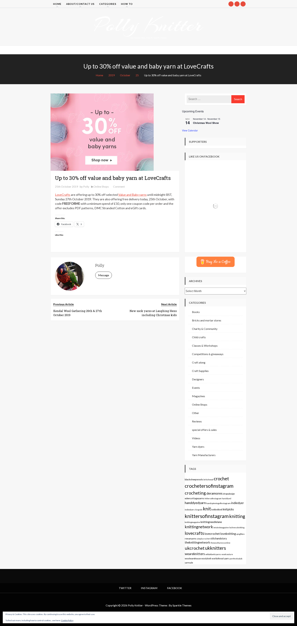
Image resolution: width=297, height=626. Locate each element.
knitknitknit (216, 509)
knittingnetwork (199, 526)
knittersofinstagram (207, 516)
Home (57, 3)
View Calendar (190, 130)
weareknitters (195, 554)
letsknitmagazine (221, 527)
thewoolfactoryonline (220, 543)
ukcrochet (195, 548)
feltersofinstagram (213, 498)
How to (127, 3)
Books (196, 312)
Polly (86, 186)
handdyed (226, 498)
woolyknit (206, 558)
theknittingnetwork (197, 542)
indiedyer (237, 503)
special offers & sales (204, 429)
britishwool (208, 479)
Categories (107, 3)
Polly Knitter (148, 25)
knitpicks (228, 509)
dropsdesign (229, 494)
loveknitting (228, 533)
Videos (196, 438)
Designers (198, 379)
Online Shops (101, 186)
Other (195, 413)
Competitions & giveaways (207, 354)
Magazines (198, 396)
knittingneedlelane (211, 521)
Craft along (198, 362)
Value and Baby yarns (132, 195)
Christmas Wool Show (206, 123)
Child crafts (199, 337)
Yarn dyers (198, 446)
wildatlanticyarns (213, 554)
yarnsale (189, 562)
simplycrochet (203, 539)
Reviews (197, 421)
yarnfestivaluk (235, 558)
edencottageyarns (194, 498)
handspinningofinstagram (218, 503)
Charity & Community (204, 328)
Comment (119, 186)
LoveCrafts (62, 195)
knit (207, 508)
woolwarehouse (193, 558)
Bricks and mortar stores (206, 320)
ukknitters (215, 548)
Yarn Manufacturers (204, 455)
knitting (237, 516)
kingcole (198, 509)
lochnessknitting (236, 527)
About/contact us (80, 3)
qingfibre (240, 534)
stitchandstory (218, 538)
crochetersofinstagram (209, 486)
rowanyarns (190, 538)
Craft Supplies (200, 370)
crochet (221, 478)
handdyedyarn (195, 503)
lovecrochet (212, 533)
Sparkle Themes (182, 605)
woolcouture (227, 554)
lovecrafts (194, 533)
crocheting (195, 492)
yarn (226, 558)
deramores (214, 493)
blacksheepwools (194, 479)
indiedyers (190, 509)
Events (196, 387)
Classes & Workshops (205, 345)
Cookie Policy (67, 620)
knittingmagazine (192, 522)
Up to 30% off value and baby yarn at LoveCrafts (113, 178)
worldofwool (218, 558)
